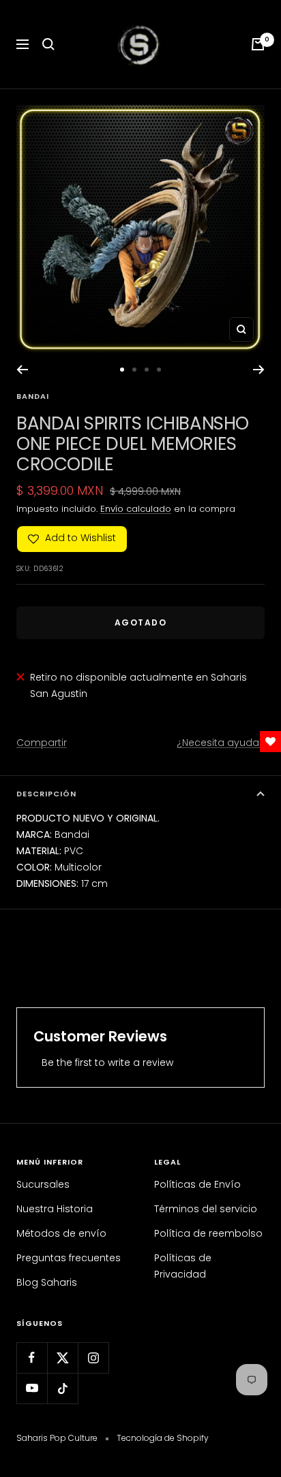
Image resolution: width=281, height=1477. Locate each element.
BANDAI (32, 396)
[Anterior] (22, 369)
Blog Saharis (46, 1282)
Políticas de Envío (197, 1184)
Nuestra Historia (54, 1209)
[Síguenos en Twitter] (62, 1357)
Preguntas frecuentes (68, 1258)
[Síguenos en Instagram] (93, 1357)
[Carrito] (258, 44)
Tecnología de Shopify (163, 1438)
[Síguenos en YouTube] (31, 1388)
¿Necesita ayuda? (221, 742)
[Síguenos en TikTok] (62, 1388)
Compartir (41, 742)
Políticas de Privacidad (182, 1266)
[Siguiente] (259, 369)
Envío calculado (135, 508)
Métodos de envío (61, 1233)
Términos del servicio (205, 1209)
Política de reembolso (208, 1233)
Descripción (46, 793)
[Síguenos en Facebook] (31, 1357)
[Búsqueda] (48, 44)
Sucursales (43, 1184)
